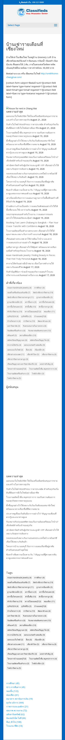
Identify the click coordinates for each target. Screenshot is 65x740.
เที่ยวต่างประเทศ (15, 354)
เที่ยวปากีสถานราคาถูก (17, 359)
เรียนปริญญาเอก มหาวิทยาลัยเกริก (22, 364)
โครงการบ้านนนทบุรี (16, 369)
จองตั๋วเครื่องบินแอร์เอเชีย (18, 292)
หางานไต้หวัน (14, 345)
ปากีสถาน (29, 321)
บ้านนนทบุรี (40, 316)
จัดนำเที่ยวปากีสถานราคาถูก (20, 297)
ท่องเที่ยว (49, 311)
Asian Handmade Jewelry (19, 287)
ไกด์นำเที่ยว (38, 373)
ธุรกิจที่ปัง (26, 316)
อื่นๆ (29, 349)
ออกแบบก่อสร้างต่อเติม (34, 345)
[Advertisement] (32, 422)
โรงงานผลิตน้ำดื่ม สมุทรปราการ (43, 369)
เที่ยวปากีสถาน (49, 354)
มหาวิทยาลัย (13, 326)
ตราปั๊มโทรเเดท (46, 302)
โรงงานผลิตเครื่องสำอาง (18, 373)
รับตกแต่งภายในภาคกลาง (34, 326)
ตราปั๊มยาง (30, 302)
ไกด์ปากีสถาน (14, 378)
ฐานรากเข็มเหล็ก (44, 297)
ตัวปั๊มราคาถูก (45, 306)
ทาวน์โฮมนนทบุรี (33, 311)
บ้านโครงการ (13, 321)
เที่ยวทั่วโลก (33, 354)
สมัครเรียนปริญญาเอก (17, 340)
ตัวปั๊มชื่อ (30, 306)
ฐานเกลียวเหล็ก (14, 302)
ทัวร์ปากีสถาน (14, 311)
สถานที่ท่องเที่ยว (28, 335)
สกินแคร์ (12, 335)
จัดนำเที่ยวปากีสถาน (43, 292)
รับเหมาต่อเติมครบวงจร (39, 330)
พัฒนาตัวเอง (44, 321)
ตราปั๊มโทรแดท (14, 306)
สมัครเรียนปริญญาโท (39, 340)
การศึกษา (39, 287)
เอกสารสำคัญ (46, 364)
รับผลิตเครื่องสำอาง (16, 330)
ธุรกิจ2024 (12, 316)
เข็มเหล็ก (39, 349)
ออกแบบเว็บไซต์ (15, 349)
